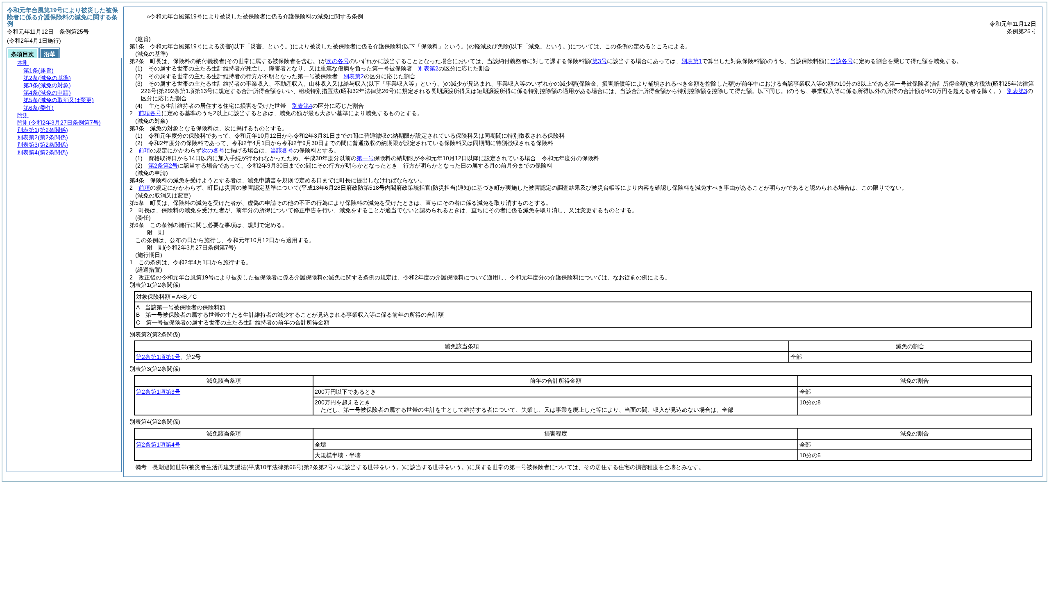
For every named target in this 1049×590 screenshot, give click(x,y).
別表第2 (428, 68)
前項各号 (150, 113)
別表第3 (1017, 91)
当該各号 (841, 61)
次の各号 (337, 61)
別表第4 (302, 105)
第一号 (365, 158)
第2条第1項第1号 (158, 357)
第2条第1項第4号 (158, 444)
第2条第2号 (163, 165)
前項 (144, 150)
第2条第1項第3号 (158, 391)
